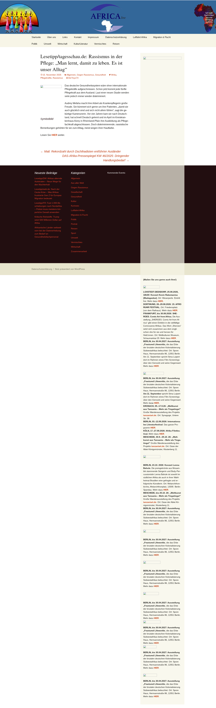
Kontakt (77, 37)
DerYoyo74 (73, 78)
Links (65, 37)
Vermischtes (100, 44)
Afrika (113, 75)
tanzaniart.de (149, 415)
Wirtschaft (62, 44)
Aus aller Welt (77, 183)
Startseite (36, 37)
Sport (73, 233)
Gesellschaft (76, 192)
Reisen (116, 44)
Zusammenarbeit (79, 251)
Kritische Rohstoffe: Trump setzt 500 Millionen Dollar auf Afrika (48, 220)
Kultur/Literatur (81, 44)
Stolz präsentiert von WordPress (70, 269)
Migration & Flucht (162, 37)
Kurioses (75, 206)
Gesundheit (100, 75)
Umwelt (47, 44)
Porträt (74, 224)
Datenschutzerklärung (116, 37)
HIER (54, 135)
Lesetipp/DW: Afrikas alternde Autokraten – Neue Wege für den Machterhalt (48, 181)
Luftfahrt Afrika (140, 37)
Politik (34, 44)
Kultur (73, 201)
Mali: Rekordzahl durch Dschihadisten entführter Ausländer (80, 151)
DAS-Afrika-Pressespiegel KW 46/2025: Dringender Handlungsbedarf (95, 158)
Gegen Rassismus (85, 75)
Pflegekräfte (46, 78)
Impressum (93, 37)
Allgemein (71, 75)
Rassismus (58, 78)
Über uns (51, 37)
